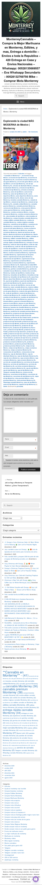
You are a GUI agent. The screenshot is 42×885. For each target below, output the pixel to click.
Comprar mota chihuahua (12, 805)
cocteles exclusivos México (19, 212)
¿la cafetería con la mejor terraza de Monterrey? (20, 639)
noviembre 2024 (9, 775)
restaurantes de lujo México (12, 352)
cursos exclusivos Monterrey (18, 230)
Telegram (7, 848)
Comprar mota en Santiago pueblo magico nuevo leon (21, 815)
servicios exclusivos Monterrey (25, 366)
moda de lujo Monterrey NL (11, 295)
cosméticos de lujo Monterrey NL (23, 226)
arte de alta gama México (25, 182)
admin (25, 132)
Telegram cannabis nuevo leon (14, 853)
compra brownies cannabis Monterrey (25, 218)
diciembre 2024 (9, 773)
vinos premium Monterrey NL (26, 380)
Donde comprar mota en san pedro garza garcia (19, 829)
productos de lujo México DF (29, 324)
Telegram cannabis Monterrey (12, 372)
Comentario (9, 408)
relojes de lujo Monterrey (16, 348)
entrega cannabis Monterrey (25, 240)
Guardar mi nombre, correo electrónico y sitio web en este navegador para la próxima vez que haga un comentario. (20, 463)
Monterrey (9, 732)
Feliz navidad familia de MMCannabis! (16, 594)
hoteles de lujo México (18, 273)
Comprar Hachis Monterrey (13, 796)
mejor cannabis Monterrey (19, 287)
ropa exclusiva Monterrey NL (26, 360)
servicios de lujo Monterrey (19, 364)
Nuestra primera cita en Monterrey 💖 (16, 649)
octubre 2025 (8, 768)
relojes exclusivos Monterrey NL (21, 350)
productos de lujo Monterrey (12, 326)
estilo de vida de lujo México (19, 244)
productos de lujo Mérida (11, 324)
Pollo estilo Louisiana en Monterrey (15, 628)
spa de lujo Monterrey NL (26, 370)
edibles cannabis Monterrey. (20, 238)
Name (7, 439)
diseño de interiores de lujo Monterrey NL (20, 235)
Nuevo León (23, 733)
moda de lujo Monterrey (26, 293)
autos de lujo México (17, 192)
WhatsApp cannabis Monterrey (13, 382)
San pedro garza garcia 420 (13, 845)
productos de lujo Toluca (19, 336)
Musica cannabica (10, 843)
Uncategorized (9, 855)
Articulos (21, 174)
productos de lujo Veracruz (22, 338)
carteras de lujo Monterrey (11, 208)
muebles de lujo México (28, 295)
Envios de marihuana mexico (13, 831)
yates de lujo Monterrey (10, 384)
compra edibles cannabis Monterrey (14, 220)
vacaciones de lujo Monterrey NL (23, 376)
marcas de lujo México (18, 285)
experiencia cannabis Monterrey (24, 716)
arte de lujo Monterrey (18, 184)
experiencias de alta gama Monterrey (20, 257)
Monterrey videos (10, 838)
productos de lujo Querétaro (17, 332)
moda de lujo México (12, 293)
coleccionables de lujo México (15, 216)
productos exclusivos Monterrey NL (14, 342)
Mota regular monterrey (11, 841)
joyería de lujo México (13, 281)
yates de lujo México (30, 382)
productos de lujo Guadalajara (23, 319)
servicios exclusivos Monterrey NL (14, 368)
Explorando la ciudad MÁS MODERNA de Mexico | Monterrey (20, 266)
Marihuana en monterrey (12, 836)
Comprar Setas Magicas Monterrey (15, 824)
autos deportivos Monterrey (24, 196)
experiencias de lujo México (12, 259)
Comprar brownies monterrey (13, 791)
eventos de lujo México (10, 249)
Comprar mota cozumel (12, 807)
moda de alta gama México (25, 289)
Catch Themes (27, 882)
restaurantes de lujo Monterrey (20, 745)
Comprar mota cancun (11, 803)
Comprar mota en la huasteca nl (14, 812)
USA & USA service (11, 857)
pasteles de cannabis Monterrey (21, 307)
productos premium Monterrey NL (14, 346)
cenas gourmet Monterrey (11, 210)
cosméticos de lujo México (19, 224)
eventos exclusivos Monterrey (18, 253)
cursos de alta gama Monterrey (13, 228)
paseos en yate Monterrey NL (12, 305)
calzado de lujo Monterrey (19, 202)
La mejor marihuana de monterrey (15, 834)
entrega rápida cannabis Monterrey (14, 242)
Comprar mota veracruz (12, 822)
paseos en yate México (10, 303)
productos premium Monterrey (24, 344)
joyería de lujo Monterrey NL (12, 283)
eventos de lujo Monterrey (27, 249)
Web (6, 455)
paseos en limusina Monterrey (24, 301)
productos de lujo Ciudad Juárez (21, 317)
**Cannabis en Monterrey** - (12, 176)
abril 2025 (7, 770)
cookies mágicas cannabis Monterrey (16, 700)
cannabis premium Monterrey (25, 206)
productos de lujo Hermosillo (12, 321)
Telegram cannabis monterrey (14, 850)
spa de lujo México (32, 368)
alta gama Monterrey (10, 182)
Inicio (5, 109)
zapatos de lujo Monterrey (27, 384)
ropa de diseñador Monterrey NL (27, 356)
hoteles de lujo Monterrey (14, 723)
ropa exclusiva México (27, 358)
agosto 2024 (8, 778)
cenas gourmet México (28, 208)
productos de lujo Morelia (16, 330)
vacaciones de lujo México (19, 374)
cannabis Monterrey (22, 686)
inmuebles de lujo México (19, 275)
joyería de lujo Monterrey (28, 281)
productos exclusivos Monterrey (26, 340)
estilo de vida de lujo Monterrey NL (26, 246)
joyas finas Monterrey (16, 279)
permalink (20, 386)
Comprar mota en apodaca (13, 810)
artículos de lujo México (26, 188)
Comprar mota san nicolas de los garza (17, 819)
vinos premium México (22, 378)
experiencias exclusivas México (21, 261)
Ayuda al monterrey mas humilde (15, 788)
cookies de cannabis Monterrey (24, 697)
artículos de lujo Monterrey (11, 190)
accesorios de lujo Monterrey (18, 178)
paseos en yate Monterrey (27, 303)
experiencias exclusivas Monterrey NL (19, 264)
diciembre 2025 (9, 766)
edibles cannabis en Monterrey (24, 702)
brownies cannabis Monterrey (20, 200)
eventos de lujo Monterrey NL (12, 251)
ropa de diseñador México (19, 354)
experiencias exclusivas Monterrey (14, 263)
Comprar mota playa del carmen (14, 817)
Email (7, 447)
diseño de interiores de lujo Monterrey (21, 234)
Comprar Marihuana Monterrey (14, 798)
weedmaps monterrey (11, 860)
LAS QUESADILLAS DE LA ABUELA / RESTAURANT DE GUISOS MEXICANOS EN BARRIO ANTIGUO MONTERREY (19, 606)
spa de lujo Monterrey (10, 370)
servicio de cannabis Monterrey (13, 362)
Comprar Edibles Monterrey (13, 793)
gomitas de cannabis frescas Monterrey (20, 270)
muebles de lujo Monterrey (11, 297)
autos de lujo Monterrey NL (19, 194)
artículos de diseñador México (22, 186)
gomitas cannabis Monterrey (20, 269)
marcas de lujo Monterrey (30, 725)
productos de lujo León (29, 321)
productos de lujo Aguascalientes (23, 313)
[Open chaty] (36, 879)
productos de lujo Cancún (11, 315)
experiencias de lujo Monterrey (12, 718)
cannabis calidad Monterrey (21, 204)
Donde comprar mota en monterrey (15, 826)
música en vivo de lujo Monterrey (16, 299)
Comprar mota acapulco (12, 800)
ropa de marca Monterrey (11, 358)
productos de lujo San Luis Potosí (18, 334)
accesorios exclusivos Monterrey (26, 180)
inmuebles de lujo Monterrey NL (21, 277)
